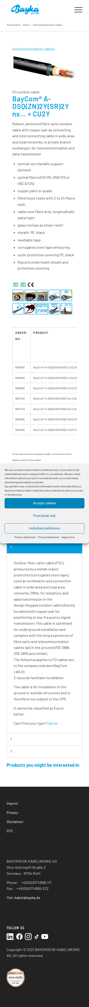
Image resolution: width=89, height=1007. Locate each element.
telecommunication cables (47, 24)
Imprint (12, 803)
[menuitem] (76, 9)
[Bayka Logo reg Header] (37, 9)
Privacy (12, 812)
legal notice (68, 536)
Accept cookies (44, 503)
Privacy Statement (25, 536)
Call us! (52, 723)
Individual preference (44, 528)
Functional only (44, 516)
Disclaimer (15, 821)
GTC (10, 831)
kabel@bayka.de (27, 897)
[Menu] (76, 9)
